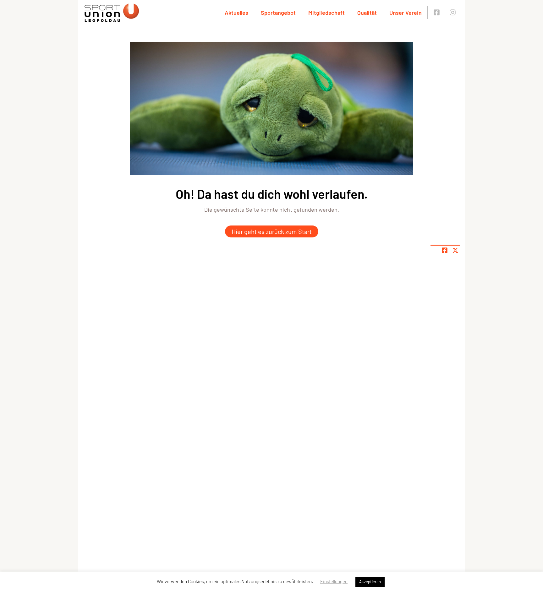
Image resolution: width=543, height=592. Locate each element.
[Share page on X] (455, 250)
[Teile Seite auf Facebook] (444, 250)
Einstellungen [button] (334, 581)
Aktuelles (236, 12)
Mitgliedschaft (326, 12)
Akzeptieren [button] (370, 581)
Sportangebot (278, 12)
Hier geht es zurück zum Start (272, 231)
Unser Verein (405, 12)
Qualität (367, 12)
